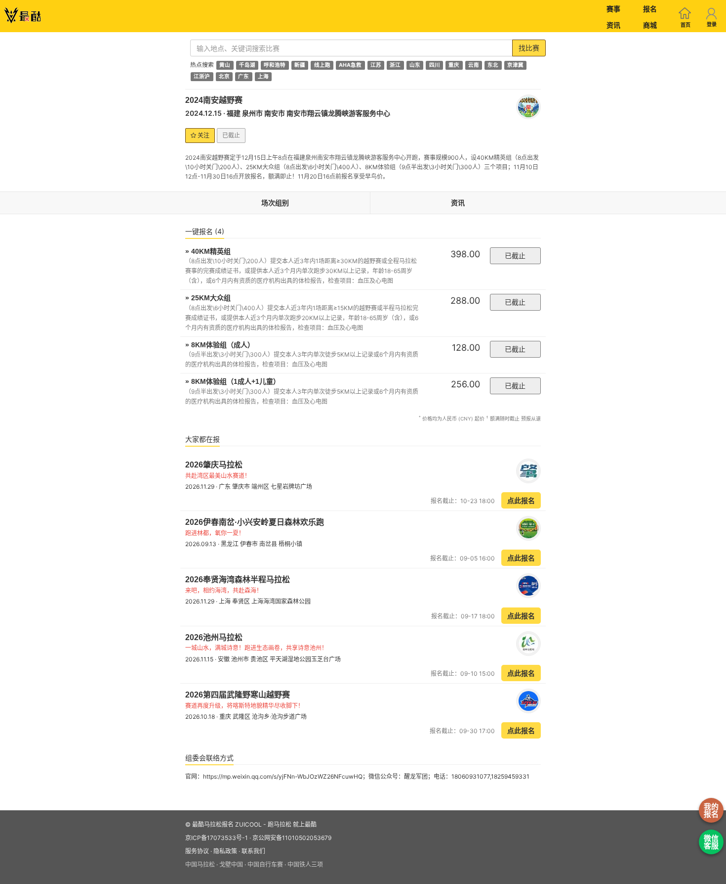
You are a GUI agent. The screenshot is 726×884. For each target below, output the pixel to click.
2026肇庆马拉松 (213, 465)
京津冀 (515, 65)
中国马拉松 (200, 864)
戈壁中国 (231, 864)
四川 (434, 65)
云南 (473, 65)
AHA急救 (350, 65)
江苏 (375, 65)
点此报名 (521, 500)
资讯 (613, 25)
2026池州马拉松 (213, 637)
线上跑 (322, 65)
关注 (202, 135)
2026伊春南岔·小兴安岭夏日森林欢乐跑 (254, 522)
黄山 (224, 65)
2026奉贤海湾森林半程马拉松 (237, 579)
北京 (224, 76)
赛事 (613, 8)
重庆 (453, 65)
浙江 (395, 65)
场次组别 (275, 202)
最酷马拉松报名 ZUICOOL (227, 824)
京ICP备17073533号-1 (216, 837)
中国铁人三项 (305, 864)
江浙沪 (202, 76)
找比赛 (529, 48)
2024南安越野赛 (213, 100)
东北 (492, 65)
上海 (263, 76)
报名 (650, 8)
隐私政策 (225, 851)
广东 (243, 76)
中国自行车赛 (265, 864)
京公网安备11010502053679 (291, 837)
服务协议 (197, 851)
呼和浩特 (274, 65)
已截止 (515, 255)
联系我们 (253, 851)
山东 (414, 65)
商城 (650, 25)
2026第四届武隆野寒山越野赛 (237, 695)
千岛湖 (247, 65)
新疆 (299, 65)
